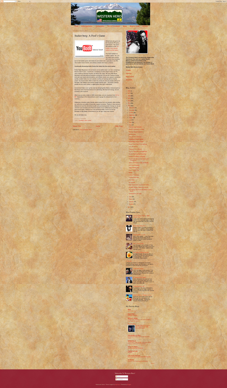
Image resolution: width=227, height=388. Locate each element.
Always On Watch (132, 346)
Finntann (128, 70)
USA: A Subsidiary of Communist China (139, 184)
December (132, 107)
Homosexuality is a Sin (139, 234)
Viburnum (128, 73)
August (131, 117)
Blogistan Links (134, 26)
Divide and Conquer (138, 268)
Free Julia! (131, 180)
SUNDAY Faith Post (132, 315)
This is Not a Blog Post (139, 225)
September (132, 115)
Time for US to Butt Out (135, 136)
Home (76, 26)
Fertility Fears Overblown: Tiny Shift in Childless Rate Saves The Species (139, 320)
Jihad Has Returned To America (135, 348)
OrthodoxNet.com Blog (134, 335)
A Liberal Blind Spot (134, 177)
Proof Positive (132, 324)
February (131, 201)
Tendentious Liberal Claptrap (136, 139)
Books (125, 26)
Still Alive (130, 352)
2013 (129, 103)
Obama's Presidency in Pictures (137, 156)
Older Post (118, 126)
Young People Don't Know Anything (138, 144)
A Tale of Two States (134, 175)
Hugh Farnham (130, 76)
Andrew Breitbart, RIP (138, 286)
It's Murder (128, 261)
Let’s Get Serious (133, 146)
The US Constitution (113, 26)
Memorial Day (132, 134)
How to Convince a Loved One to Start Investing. (139, 356)
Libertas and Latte (133, 351)
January (131, 204)
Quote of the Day (132, 311)
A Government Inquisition (135, 127)
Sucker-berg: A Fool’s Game (136, 141)
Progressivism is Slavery (135, 149)
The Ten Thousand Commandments (138, 151)
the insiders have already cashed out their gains (112, 48)
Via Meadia (131, 359)
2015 (129, 98)
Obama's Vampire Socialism (136, 132)
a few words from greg (134, 355)
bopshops (117, 384)
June (130, 122)
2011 (129, 207)
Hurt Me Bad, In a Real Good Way (137, 154)
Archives (145, 26)
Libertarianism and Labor (135, 193)
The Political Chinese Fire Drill (141, 252)
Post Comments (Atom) (86, 129)
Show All (152, 363)
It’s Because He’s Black (139, 277)
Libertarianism (99, 26)
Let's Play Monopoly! (134, 165)
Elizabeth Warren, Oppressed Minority (138, 187)
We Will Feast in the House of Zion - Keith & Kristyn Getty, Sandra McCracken (142, 327)
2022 (129, 91)
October (131, 112)
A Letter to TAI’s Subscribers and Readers (138, 361)
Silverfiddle (129, 80)
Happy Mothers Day (134, 167)
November (132, 110)
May (130, 125)
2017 (129, 93)
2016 (129, 96)
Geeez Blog (131, 314)
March (131, 199)
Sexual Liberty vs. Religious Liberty (142, 295)
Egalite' (130, 172)
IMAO (129, 309)
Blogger (129, 384)
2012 (129, 105)
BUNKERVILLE (132, 341)
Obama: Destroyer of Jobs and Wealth (138, 162)
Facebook (81, 120)
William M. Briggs (133, 318)
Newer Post (77, 126)
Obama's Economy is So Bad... (137, 129)
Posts (118, 376)
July (130, 120)
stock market (87, 120)
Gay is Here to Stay (134, 170)
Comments (120, 379)
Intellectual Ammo (86, 26)
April (130, 196)
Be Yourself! (132, 182)
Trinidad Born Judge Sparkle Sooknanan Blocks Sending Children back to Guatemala (139, 343)
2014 (129, 100)
